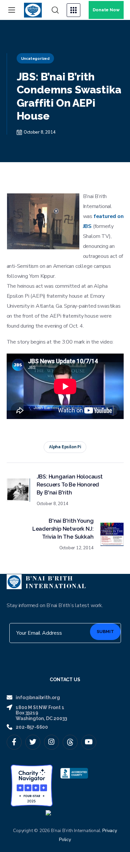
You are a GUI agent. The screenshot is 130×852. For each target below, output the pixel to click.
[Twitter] (32, 742)
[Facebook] (14, 742)
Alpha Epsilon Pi (65, 447)
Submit (105, 631)
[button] (55, 10)
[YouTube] (88, 742)
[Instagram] (51, 742)
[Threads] (70, 742)
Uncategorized (35, 58)
